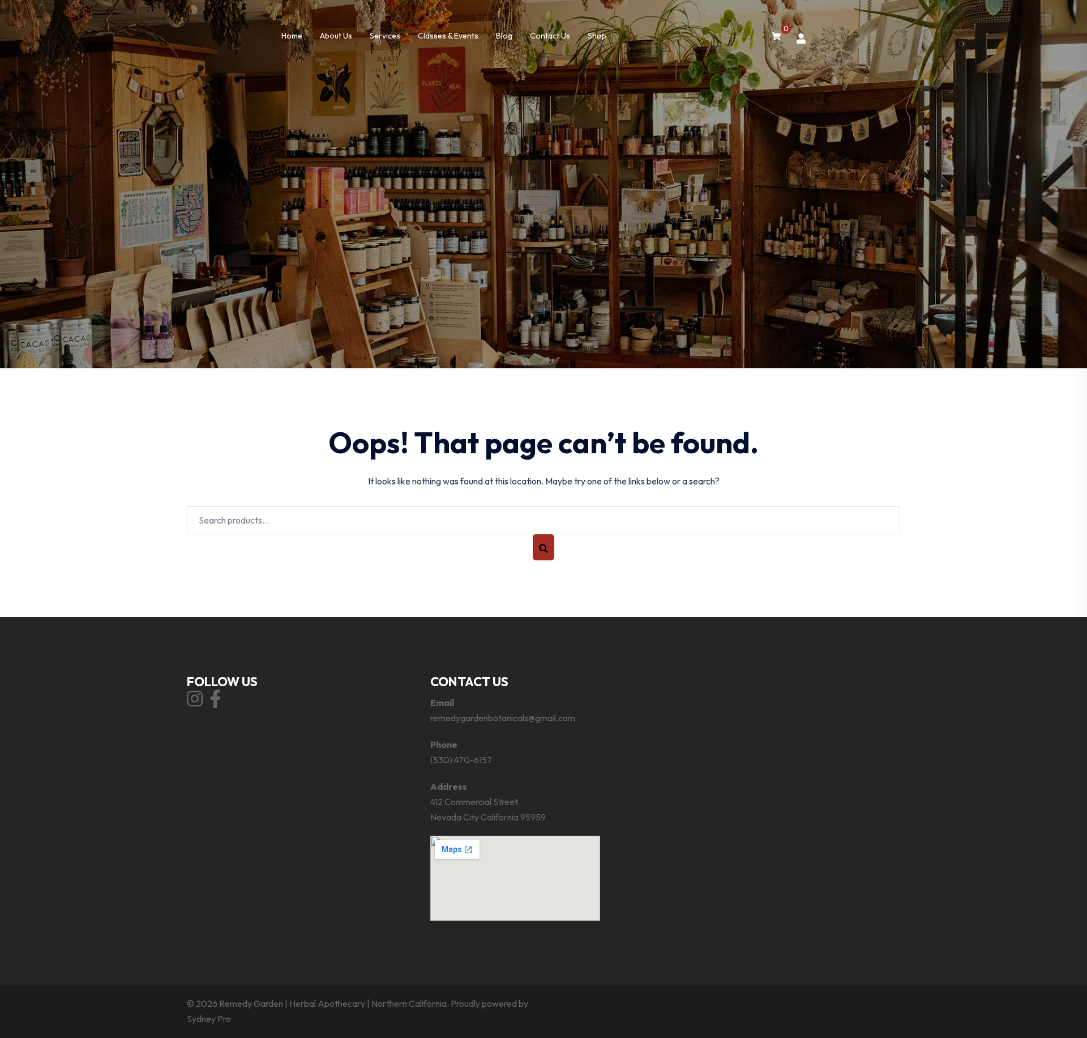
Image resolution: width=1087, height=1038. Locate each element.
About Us (336, 36)
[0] (776, 36)
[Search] (543, 547)
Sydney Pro (209, 1018)
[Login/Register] (801, 38)
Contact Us (550, 36)
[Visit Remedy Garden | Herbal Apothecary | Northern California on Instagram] (195, 702)
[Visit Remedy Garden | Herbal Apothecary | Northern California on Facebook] (215, 702)
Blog (504, 36)
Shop (597, 36)
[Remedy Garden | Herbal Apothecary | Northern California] (543, 18)
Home (291, 36)
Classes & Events (448, 36)
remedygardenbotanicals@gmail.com (502, 718)
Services (385, 36)
